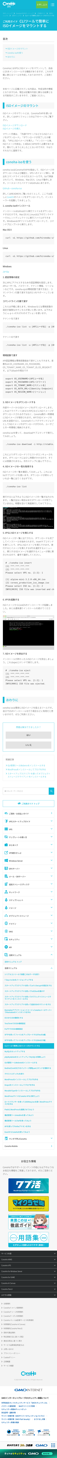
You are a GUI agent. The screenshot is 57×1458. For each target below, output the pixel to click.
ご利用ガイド (41, 13)
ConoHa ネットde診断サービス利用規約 (19, 1320)
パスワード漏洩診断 (8, 1406)
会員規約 (7, 1303)
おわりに (11, 56)
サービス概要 (9, 1365)
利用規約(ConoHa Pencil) (13, 1328)
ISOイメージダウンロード (15, 125)
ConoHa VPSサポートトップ (24, 13)
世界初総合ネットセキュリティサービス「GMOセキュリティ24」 (24, 1403)
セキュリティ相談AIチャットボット (14, 1409)
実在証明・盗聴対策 (8, 1412)
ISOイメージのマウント (17, 48)
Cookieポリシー (9, 1357)
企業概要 (7, 1361)
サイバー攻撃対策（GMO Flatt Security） (16, 1419)
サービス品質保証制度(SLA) (14, 1345)
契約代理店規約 (9, 1332)
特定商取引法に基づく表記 (14, 1336)
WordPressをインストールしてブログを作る (27, 769)
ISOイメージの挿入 (12, 128)
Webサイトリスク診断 (27, 1406)
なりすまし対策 (39, 1419)
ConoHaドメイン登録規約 (13, 1308)
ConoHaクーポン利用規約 (13, 1316)
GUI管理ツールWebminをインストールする (26, 765)
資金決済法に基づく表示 (13, 1341)
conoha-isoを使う (15, 52)
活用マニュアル (17, 15)
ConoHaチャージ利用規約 (13, 1312)
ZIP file (6, 271)
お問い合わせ (9, 1349)
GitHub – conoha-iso (12, 188)
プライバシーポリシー (12, 1353)
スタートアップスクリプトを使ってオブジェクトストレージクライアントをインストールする (29, 775)
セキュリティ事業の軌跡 (10, 1422)
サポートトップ (7, 13)
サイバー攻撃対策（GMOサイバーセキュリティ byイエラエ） (23, 1416)
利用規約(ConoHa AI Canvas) (14, 1324)
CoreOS (10, 197)
